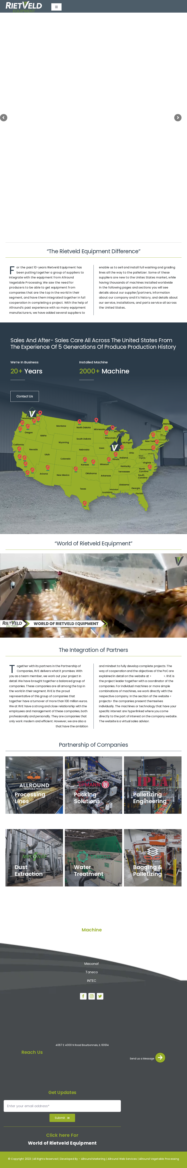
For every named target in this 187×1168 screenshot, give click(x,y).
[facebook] (83, 996)
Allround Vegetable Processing (159, 1159)
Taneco (91, 972)
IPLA (92, 955)
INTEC (91, 980)
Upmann (92, 946)
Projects (157, 676)
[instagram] (91, 996)
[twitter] (100, 996)
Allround (91, 938)
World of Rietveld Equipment (62, 1143)
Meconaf (91, 963)
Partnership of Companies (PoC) (32, 726)
